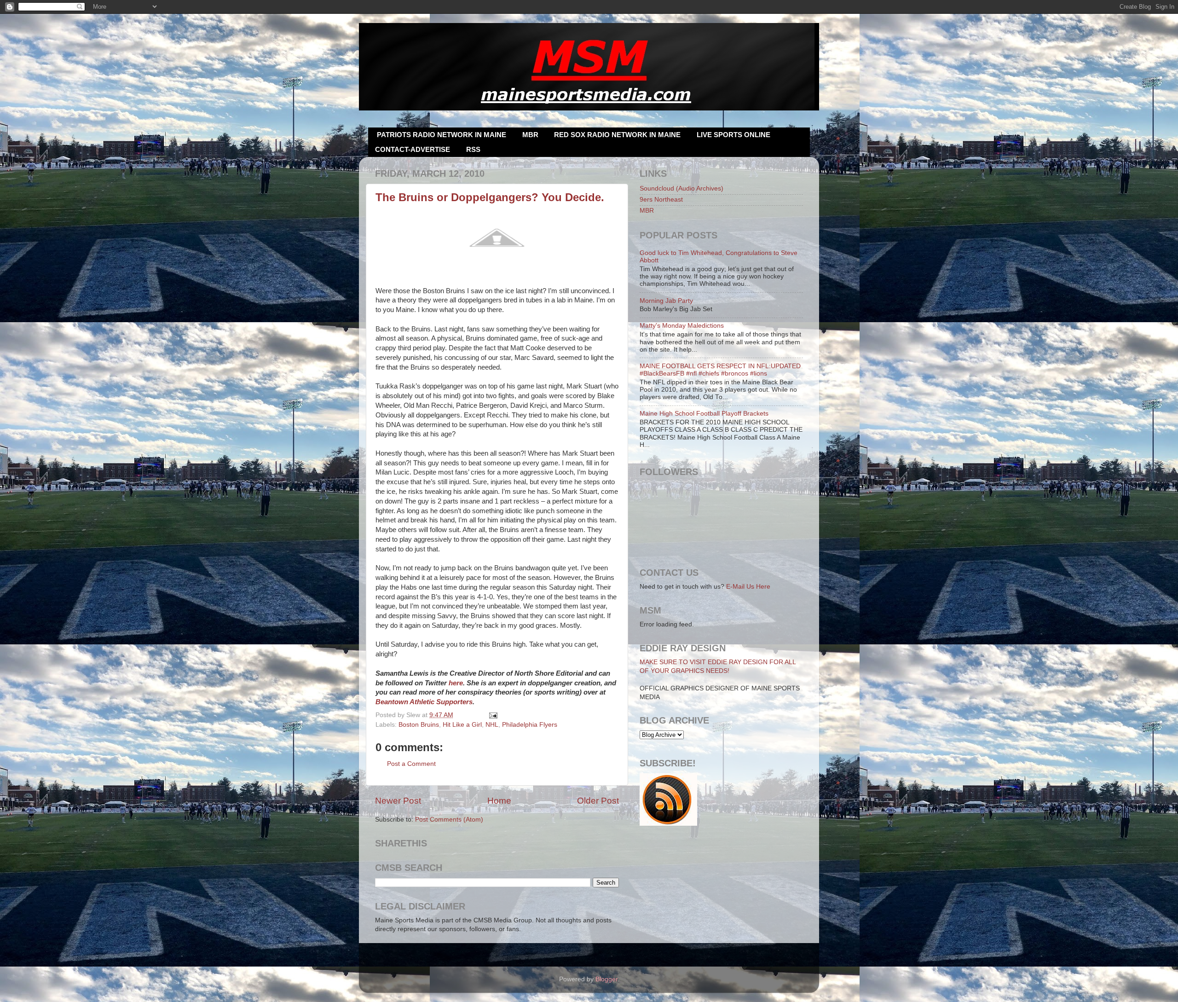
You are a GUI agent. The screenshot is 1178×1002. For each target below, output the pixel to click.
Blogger (606, 979)
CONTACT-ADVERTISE (412, 149)
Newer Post (398, 800)
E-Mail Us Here (748, 586)
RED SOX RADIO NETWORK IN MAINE (617, 135)
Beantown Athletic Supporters (424, 702)
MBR (530, 135)
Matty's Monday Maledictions (682, 325)
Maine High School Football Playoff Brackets (704, 413)
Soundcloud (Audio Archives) (681, 188)
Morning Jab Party (666, 300)
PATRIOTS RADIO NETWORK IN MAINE (441, 135)
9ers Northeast (661, 199)
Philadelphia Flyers (529, 724)
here (456, 683)
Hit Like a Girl (462, 724)
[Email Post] (492, 715)
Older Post (598, 800)
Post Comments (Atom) (449, 819)
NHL (491, 724)
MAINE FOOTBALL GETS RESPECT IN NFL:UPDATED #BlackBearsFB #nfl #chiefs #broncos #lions (720, 370)
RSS (473, 149)
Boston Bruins (418, 724)
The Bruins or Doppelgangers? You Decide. (489, 197)
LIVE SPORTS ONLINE (733, 135)
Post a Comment (411, 763)
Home (499, 800)
